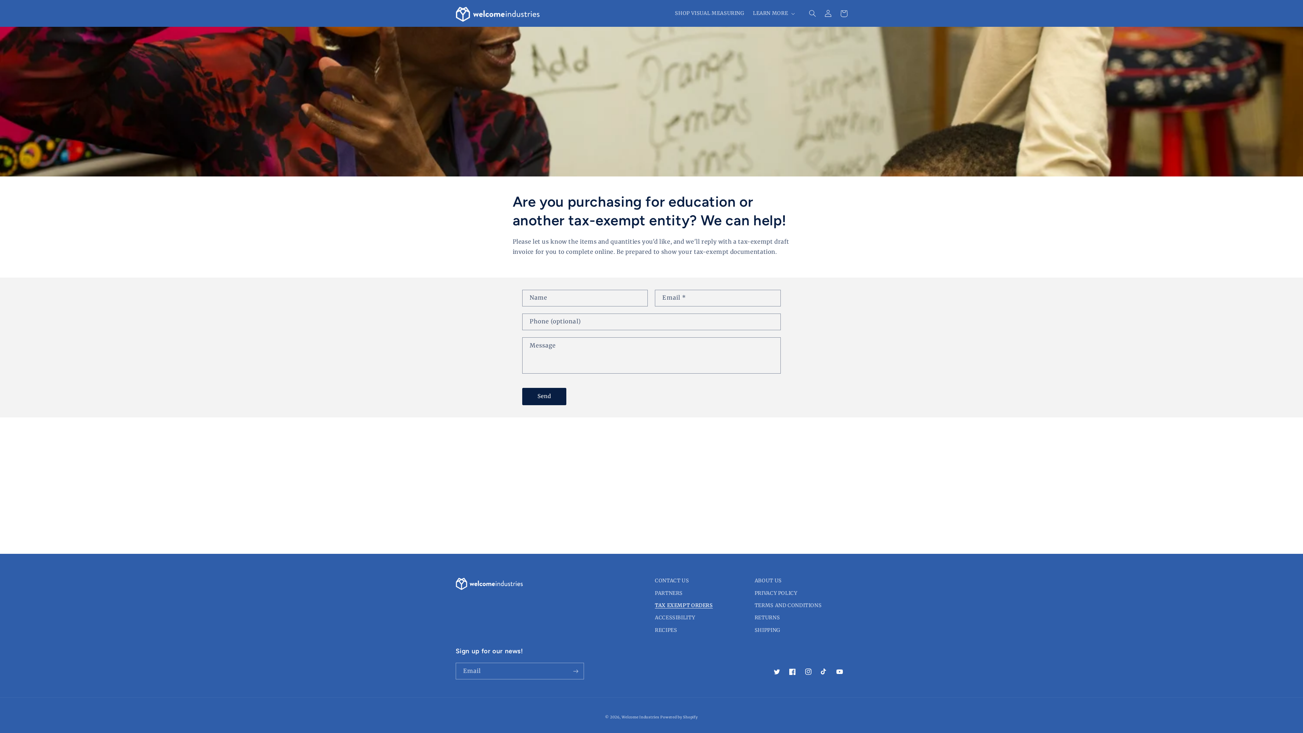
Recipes (666, 630)
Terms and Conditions (788, 605)
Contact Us (672, 581)
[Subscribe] (575, 671)
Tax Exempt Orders (684, 605)
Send (544, 396)
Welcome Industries (640, 717)
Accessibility (675, 618)
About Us (768, 581)
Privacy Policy (776, 593)
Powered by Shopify (679, 717)
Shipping (767, 630)
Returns (767, 618)
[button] (773, 13)
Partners (669, 593)
